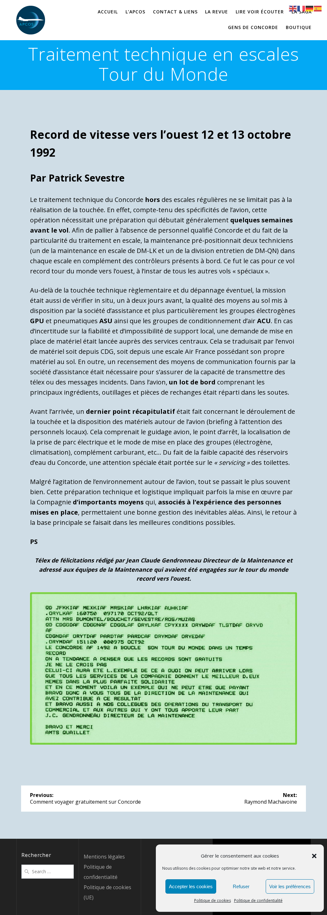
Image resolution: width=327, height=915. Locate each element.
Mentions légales (104, 856)
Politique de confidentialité (258, 900)
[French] (301, 7)
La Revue (216, 12)
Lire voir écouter (260, 12)
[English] (293, 7)
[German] (310, 7)
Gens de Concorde (253, 27)
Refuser (241, 886)
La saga (302, 12)
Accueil (108, 12)
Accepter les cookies (191, 886)
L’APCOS (135, 12)
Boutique (299, 27)
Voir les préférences (290, 886)
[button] (314, 856)
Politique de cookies (212, 900)
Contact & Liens (175, 12)
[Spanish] (318, 7)
